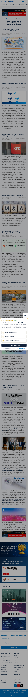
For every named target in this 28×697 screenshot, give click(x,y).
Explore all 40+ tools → (14, 345)
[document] (14, 348)
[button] (26, 4)
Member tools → (23, 348)
